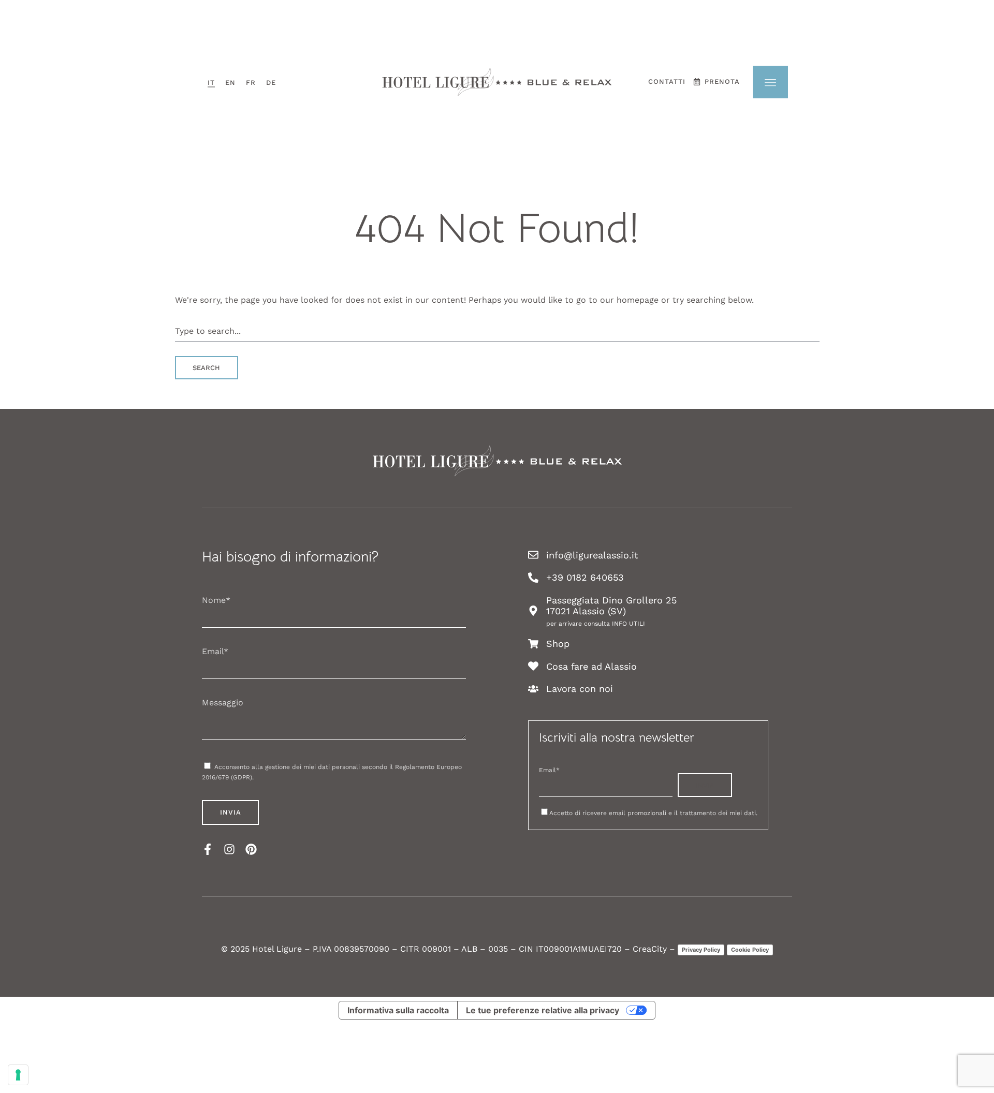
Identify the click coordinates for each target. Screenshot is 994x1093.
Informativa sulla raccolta (398, 1010)
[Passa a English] (230, 82)
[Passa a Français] (251, 82)
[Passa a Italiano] (211, 82)
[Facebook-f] (207, 849)
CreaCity (650, 949)
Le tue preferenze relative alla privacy (542, 1010)
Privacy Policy (701, 949)
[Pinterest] (251, 849)
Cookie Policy (750, 949)
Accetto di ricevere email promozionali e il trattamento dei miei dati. (653, 813)
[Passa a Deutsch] (271, 82)
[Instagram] (229, 849)
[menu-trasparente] (770, 82)
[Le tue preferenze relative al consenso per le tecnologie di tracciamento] (18, 1075)
